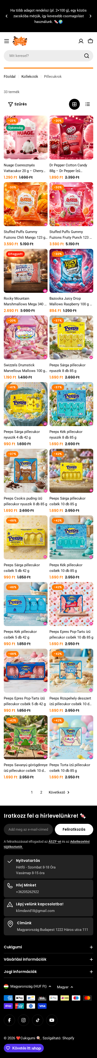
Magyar (63, 987)
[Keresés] (86, 56)
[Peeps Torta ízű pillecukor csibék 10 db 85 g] (71, 737)
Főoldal (10, 76)
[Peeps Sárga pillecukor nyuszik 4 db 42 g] (26, 404)
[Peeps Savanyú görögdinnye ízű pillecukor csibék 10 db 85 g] (26, 737)
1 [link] (32, 792)
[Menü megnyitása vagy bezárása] (6, 41)
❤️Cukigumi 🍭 (28, 1038)
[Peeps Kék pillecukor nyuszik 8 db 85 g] (71, 404)
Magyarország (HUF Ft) (28, 986)
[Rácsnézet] (74, 104)
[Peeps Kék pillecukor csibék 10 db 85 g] (71, 537)
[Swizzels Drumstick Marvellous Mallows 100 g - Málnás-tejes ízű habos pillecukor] (26, 337)
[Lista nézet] (87, 104)
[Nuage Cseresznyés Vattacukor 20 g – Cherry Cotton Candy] (26, 138)
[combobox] (48, 55)
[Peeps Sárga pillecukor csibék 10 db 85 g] (71, 471)
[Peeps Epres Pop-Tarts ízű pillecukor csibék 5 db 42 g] (26, 671)
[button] (6, 16)
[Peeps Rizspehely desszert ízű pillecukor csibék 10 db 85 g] (71, 671)
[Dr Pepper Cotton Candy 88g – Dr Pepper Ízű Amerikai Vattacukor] (71, 138)
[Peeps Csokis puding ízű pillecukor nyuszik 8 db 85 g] (26, 471)
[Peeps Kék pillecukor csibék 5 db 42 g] (26, 604)
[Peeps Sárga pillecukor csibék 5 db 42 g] (26, 537)
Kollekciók (29, 76)
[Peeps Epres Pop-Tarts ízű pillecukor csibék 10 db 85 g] (71, 604)
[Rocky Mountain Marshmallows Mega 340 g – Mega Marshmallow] (26, 271)
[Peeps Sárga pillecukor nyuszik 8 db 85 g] (71, 337)
